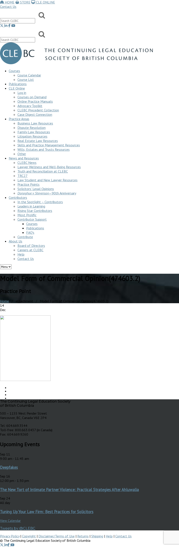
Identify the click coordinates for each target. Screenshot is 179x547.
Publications (35, 228)
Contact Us (8, 6)
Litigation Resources (32, 136)
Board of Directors (31, 245)
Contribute (25, 237)
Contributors (18, 197)
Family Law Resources (33, 132)
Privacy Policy (9, 536)
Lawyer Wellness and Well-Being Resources (49, 167)
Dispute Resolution (31, 127)
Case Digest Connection (34, 114)
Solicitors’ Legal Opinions (35, 189)
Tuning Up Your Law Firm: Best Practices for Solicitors (46, 511)
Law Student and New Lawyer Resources (47, 180)
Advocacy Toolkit (29, 106)
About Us (15, 241)
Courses (14, 71)
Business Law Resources (35, 123)
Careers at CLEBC (30, 250)
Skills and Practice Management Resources (48, 145)
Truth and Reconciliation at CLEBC (42, 171)
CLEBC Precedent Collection (38, 110)
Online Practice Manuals (35, 101)
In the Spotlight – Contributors (40, 202)
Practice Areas (19, 119)
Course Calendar (29, 75)
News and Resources (24, 158)
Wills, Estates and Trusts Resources (43, 149)
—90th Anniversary (46, 193)
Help (20, 254)
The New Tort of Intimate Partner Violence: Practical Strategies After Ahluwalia (69, 489)
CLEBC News (26, 162)
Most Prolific (26, 215)
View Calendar (10, 520)
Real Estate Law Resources (37, 140)
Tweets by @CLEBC (17, 528)
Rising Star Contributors (34, 210)
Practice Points (28, 184)
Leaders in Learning (31, 206)
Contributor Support (32, 219)
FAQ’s (30, 232)
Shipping (97, 536)
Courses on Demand (31, 97)
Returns (83, 536)
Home (4, 301)
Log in (21, 92)
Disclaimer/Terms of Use (56, 536)
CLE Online (17, 88)
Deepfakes (9, 467)
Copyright (29, 536)
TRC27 (22, 175)
